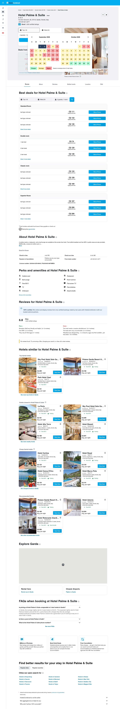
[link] (29, 395)
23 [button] (44, 59)
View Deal (57, 372)
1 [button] (40, 46)
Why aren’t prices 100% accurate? (30, 704)
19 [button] (57, 55)
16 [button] (44, 55)
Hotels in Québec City (84, 681)
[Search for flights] (3, 8)
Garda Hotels (50, 10)
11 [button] (53, 51)
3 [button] (48, 46)
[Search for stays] (3, 12)
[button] (3, 3)
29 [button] (40, 63)
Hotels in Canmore (54, 677)
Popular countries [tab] (37, 668)
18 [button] (53, 55)
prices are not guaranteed (58, 692)
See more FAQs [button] (49, 626)
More (20, 246)
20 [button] (32, 59)
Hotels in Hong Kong (25, 677)
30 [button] (44, 63)
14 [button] (36, 55)
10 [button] (48, 51)
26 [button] (57, 59)
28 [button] (36, 63)
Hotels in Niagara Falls (85, 684)
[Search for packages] (3, 19)
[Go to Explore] (3, 23)
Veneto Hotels (38, 10)
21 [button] (36, 59)
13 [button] (32, 55)
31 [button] (88, 63)
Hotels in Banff (53, 681)
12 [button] (57, 51)
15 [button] (40, 55)
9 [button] (44, 51)
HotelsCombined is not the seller (30, 698)
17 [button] (48, 55)
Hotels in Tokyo (53, 684)
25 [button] (53, 59)
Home (19, 10)
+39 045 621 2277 (24, 22)
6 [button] (31, 51)
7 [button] (75, 51)
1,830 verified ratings (32, 24)
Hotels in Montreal (54, 679)
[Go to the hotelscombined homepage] (13, 3)
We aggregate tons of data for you (30, 701)
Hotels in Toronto (24, 684)
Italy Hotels (26, 10)
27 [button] (32, 63)
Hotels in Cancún (24, 679)
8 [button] (40, 51)
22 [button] (40, 59)
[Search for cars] (3, 15)
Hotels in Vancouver (25, 681)
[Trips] (3, 28)
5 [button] (57, 46)
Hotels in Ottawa (83, 677)
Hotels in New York (83, 679)
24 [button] (48, 59)
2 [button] (44, 46)
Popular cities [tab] (24, 668)
